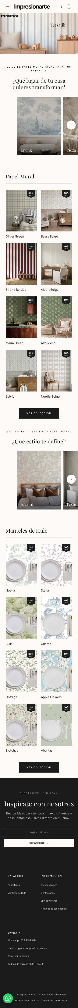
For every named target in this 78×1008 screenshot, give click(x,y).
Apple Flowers (51, 697)
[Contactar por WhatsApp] (8, 998)
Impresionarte (27, 994)
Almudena (48, 343)
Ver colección (39, 413)
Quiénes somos (49, 885)
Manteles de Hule (26, 530)
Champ (46, 644)
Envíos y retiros (49, 900)
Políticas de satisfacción (54, 908)
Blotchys (12, 750)
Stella (45, 590)
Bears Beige (49, 236)
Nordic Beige (50, 396)
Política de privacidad (27, 1000)
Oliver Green (15, 236)
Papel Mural (20, 176)
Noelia (10, 590)
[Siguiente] (71, 125)
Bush (9, 644)
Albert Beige (49, 289)
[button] (7, 6)
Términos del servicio (55, 1000)
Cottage (11, 697)
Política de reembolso (53, 994)
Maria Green (14, 343)
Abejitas (46, 750)
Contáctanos (48, 893)
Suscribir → (39, 843)
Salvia (10, 396)
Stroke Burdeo (16, 289)
